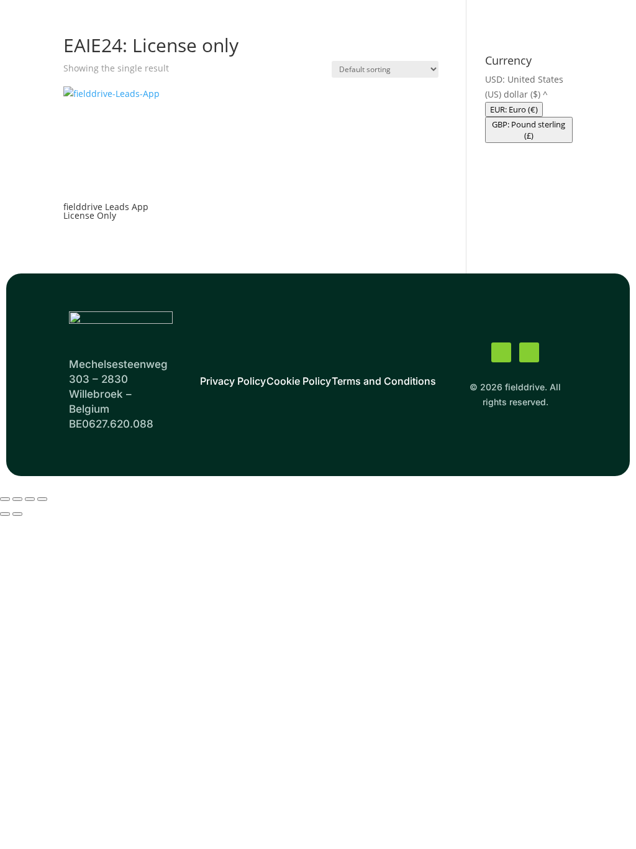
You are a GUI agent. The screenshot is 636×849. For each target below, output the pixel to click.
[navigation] (529, 107)
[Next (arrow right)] (17, 514)
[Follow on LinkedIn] (529, 352)
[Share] (30, 499)
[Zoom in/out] (5, 499)
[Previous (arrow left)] (5, 514)
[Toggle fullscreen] (17, 499)
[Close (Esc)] (42, 499)
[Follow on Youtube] (501, 352)
